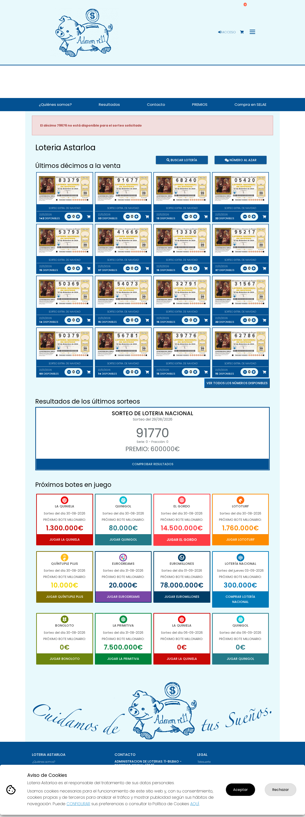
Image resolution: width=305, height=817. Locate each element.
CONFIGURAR (78, 804)
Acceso (228, 32)
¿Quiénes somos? (43, 762)
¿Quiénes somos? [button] (55, 104)
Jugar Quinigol (123, 539)
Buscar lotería (183, 160)
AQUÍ (194, 804)
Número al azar (242, 160)
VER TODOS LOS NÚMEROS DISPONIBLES (237, 383)
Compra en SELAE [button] (250, 104)
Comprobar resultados (152, 464)
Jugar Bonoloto (65, 659)
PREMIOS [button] (199, 104)
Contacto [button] (156, 104)
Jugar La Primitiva (123, 659)
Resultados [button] (109, 104)
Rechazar (280, 789)
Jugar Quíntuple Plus (64, 596)
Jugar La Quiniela (64, 539)
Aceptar (240, 789)
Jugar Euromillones (181, 596)
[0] (244, 32)
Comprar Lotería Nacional (240, 599)
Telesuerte (204, 762)
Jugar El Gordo (182, 539)
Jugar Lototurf (240, 539)
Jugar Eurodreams (123, 596)
